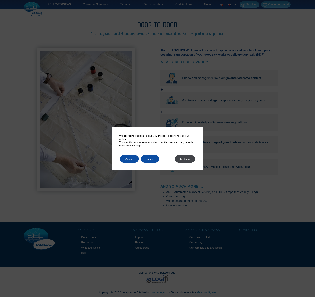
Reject (150, 158)
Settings (185, 158)
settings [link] (136, 145)
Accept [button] (129, 158)
